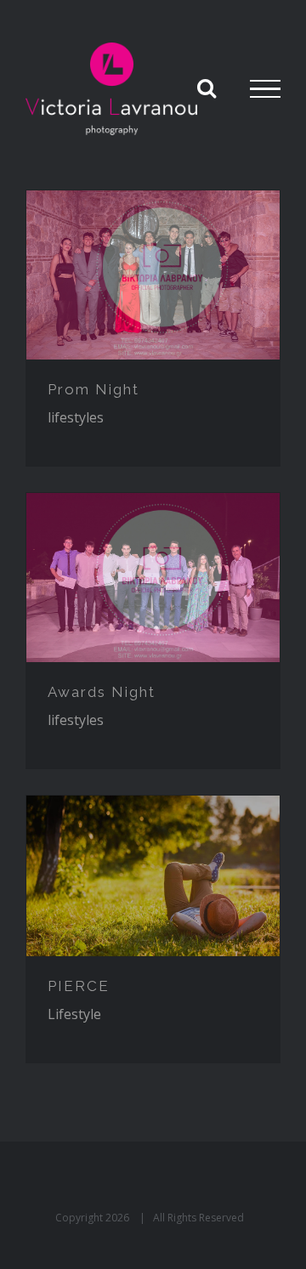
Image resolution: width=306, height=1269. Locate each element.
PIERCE (79, 985)
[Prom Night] (153, 275)
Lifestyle (74, 1014)
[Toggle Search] (206, 87)
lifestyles (76, 417)
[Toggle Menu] (265, 89)
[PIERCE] (153, 875)
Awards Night (102, 691)
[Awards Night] (153, 577)
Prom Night (93, 389)
